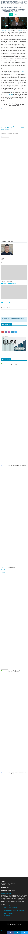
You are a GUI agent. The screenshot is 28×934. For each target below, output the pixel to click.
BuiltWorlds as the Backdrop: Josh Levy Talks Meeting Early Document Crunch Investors (17, 773)
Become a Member (8, 906)
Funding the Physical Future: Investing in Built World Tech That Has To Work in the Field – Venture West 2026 (16, 670)
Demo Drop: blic (11, 567)
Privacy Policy (7, 915)
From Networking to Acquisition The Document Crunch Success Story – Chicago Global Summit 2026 (17, 363)
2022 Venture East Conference (8, 302)
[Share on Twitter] (24, 932)
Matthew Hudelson (5, 30)
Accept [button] (11, 14)
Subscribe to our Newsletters (10, 907)
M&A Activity (9, 127)
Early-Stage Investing (18, 126)
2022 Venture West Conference (8, 283)
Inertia (20, 30)
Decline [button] (16, 14)
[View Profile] (7, 249)
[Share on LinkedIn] (17, 932)
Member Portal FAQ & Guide (10, 909)
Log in (2, 930)
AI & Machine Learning (9, 126)
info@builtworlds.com (6, 893)
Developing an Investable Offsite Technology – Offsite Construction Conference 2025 (17, 466)
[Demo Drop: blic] (4, 617)
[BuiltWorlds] (14, 924)
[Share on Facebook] (10, 932)
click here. (10, 94)
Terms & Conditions (8, 913)
